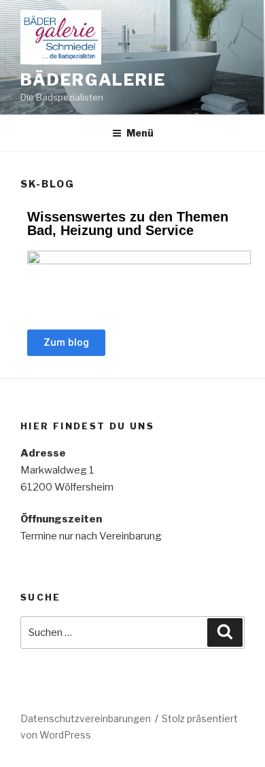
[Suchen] (225, 632)
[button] (66, 342)
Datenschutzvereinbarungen (85, 718)
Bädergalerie (93, 80)
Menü (140, 133)
